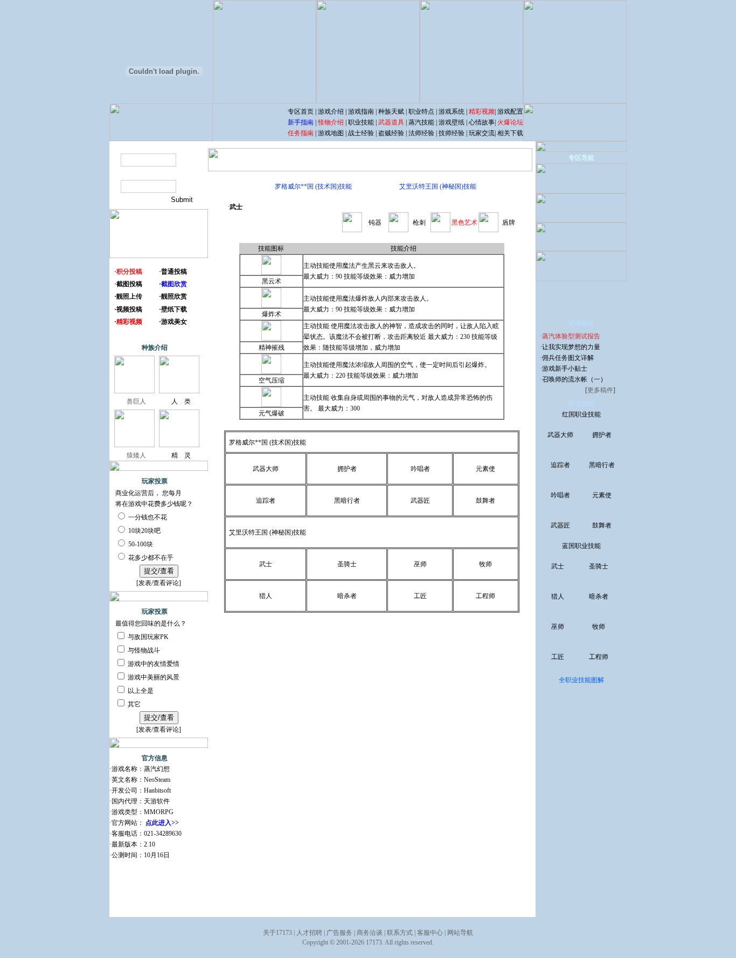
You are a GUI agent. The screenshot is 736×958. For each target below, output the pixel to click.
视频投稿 (129, 309)
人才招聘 (309, 932)
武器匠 (420, 500)
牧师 (485, 564)
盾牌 (508, 222)
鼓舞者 (485, 500)
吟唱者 (420, 469)
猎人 (265, 596)
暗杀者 (347, 596)
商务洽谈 (370, 932)
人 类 (181, 401)
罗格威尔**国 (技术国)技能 (313, 186)
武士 (265, 564)
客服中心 (430, 932)
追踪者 (265, 500)
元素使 (485, 469)
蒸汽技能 (421, 122)
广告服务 (339, 932)
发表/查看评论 (158, 583)
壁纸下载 (174, 309)
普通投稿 (174, 271)
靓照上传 (129, 296)
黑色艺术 (464, 222)
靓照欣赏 (174, 296)
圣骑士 (347, 564)
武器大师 (266, 469)
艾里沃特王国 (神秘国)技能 (437, 186)
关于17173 (277, 932)
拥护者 (347, 469)
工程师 (485, 596)
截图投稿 (129, 284)
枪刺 (419, 222)
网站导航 (460, 932)
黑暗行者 (347, 500)
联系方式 (400, 932)
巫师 (420, 564)
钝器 (375, 222)
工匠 (420, 596)
